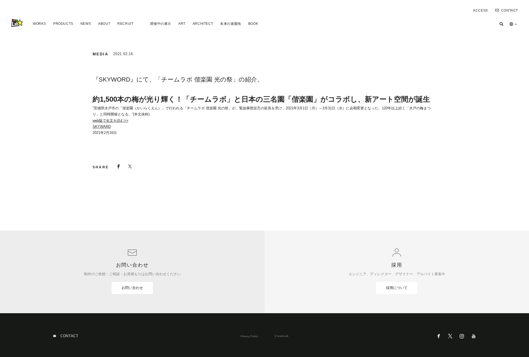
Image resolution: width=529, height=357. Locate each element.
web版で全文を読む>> (110, 120)
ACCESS (480, 10)
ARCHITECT (203, 24)
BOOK (253, 24)
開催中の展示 (160, 24)
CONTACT (509, 10)
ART (181, 24)
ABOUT (104, 24)
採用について (396, 288)
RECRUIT (125, 24)
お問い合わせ (132, 288)
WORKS (39, 24)
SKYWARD (102, 127)
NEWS (85, 24)
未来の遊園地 (230, 24)
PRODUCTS (63, 24)
